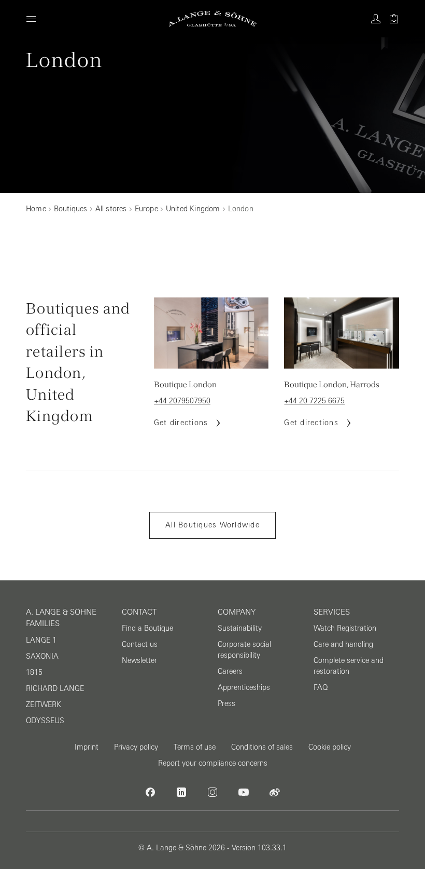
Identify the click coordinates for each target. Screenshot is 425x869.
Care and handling (343, 644)
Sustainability (240, 628)
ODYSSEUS (45, 720)
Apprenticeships (244, 687)
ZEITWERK (43, 704)
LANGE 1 (41, 640)
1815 (34, 672)
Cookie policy (329, 747)
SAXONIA (42, 656)
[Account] (376, 18)
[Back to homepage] (212, 19)
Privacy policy (136, 747)
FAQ (321, 687)
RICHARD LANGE (55, 688)
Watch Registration (345, 628)
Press (226, 703)
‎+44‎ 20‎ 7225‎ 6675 (314, 401)
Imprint (86, 747)
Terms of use (195, 747)
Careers (230, 671)
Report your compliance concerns (212, 763)
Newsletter (139, 660)
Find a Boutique (147, 628)
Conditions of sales (262, 747)
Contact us (140, 644)
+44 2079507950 (182, 401)
